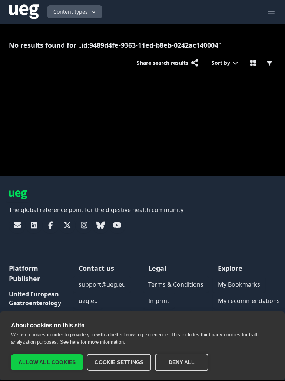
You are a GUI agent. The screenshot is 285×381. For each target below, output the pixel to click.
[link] (17, 225)
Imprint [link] (158, 301)
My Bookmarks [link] (239, 284)
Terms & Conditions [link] (175, 284)
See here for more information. (92, 342)
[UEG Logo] (24, 11)
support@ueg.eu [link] (102, 284)
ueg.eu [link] (88, 301)
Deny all (182, 362)
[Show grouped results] (253, 63)
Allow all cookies (47, 362)
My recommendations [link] (249, 301)
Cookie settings (119, 362)
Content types (70, 11)
